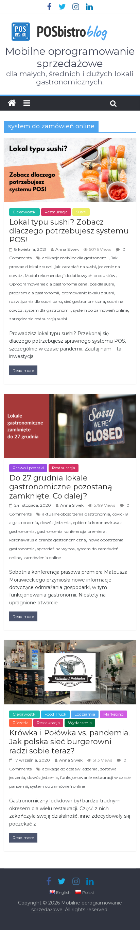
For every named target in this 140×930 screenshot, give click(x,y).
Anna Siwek (67, 249)
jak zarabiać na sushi (75, 266)
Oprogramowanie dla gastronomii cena (48, 284)
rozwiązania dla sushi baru (35, 301)
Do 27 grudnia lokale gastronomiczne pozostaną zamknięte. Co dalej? (60, 487)
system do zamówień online (100, 310)
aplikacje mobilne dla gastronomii (75, 257)
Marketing (113, 714)
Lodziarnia (84, 714)
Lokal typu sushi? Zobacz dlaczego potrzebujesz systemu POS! (69, 231)
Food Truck (55, 714)
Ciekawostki (24, 211)
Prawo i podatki (28, 467)
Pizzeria (21, 722)
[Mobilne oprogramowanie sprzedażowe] (11, 103)
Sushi (81, 211)
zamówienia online (42, 557)
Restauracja (56, 211)
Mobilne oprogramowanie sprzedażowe (70, 57)
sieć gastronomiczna (84, 301)
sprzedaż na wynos (55, 548)
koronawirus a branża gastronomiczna (47, 539)
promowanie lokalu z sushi (88, 292)
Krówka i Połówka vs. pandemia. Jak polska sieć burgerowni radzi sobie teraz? (69, 741)
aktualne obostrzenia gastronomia (76, 514)
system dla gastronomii (48, 310)
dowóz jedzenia (55, 522)
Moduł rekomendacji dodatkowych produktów (70, 275)
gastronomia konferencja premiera (71, 531)
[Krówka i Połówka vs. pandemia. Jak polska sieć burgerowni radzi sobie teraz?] (70, 644)
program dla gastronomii (34, 292)
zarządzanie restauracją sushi (38, 318)
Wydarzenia (80, 722)
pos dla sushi (102, 284)
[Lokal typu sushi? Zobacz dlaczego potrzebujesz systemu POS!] (70, 142)
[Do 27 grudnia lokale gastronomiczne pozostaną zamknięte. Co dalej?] (70, 398)
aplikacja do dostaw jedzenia (70, 768)
